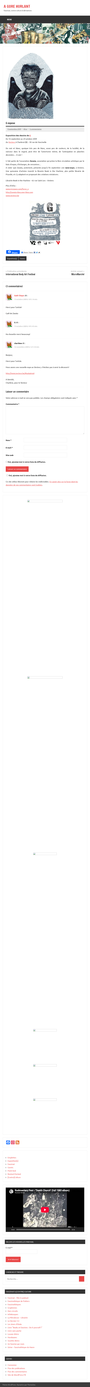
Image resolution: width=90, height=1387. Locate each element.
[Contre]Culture (14, 1177)
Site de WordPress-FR (17, 1375)
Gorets (22, 258)
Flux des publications (16, 1368)
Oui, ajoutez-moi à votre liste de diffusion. (26, 462)
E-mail (9, 447)
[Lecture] (9, 1229)
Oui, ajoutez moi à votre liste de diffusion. (27, 475)
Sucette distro (13, 1340)
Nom (8, 440)
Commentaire (12, 404)
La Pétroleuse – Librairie (18, 1317)
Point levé (12, 1170)
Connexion (12, 1365)
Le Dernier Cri (13, 1321)
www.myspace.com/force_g (17, 189)
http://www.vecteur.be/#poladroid (20, 373)
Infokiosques (13, 1314)
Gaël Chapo (19, 295)
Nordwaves (12, 1337)
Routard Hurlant (14, 1174)
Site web (9, 455)
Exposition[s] (12, 258)
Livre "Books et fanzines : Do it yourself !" (25, 1327)
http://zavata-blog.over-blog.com (19, 192)
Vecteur (12, 142)
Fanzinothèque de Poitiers (19, 1301)
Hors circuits (13, 1311)
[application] (45, 1210)
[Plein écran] (81, 1229)
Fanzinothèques (14, 1304)
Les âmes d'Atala (15, 1324)
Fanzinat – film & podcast (18, 1298)
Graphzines (12, 1307)
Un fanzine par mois (16, 1344)
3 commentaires (35, 129)
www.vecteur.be (12, 195)
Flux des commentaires (17, 1371)
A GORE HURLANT (17, 6)
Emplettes (12, 1157)
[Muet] (77, 1229)
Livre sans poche (14, 1330)
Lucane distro (13, 1334)
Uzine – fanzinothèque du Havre (21, 1347)
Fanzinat (11, 1164)
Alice (25, 129)
